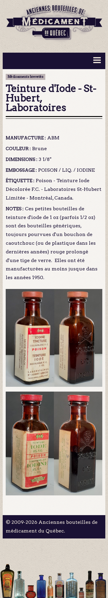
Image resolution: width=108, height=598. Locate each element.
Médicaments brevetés (26, 77)
